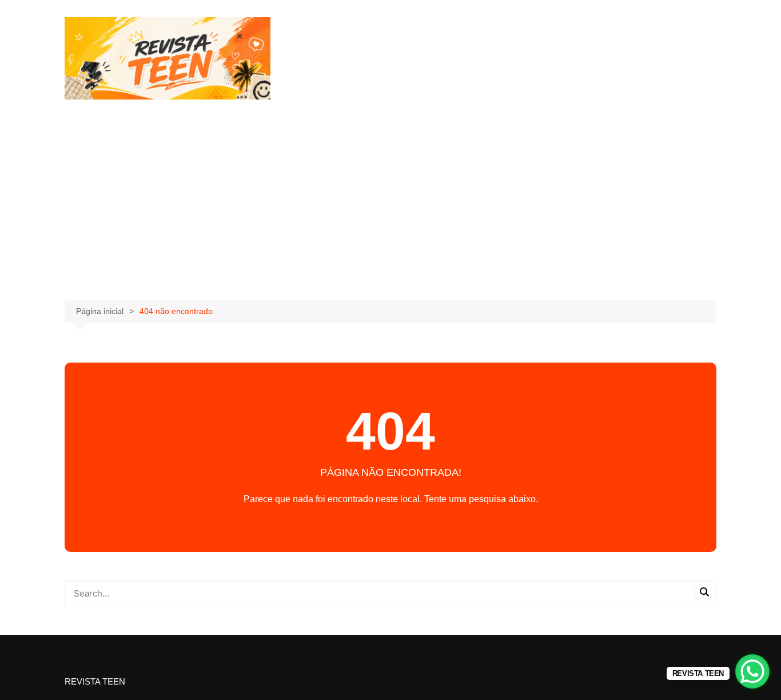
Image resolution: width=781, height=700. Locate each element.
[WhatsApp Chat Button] (752, 671)
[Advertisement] (390, 202)
